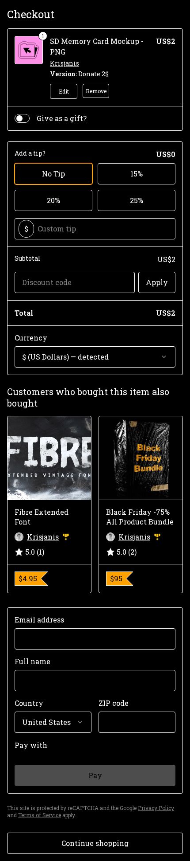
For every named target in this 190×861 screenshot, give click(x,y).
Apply (157, 282)
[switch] (22, 118)
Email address (39, 619)
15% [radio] (136, 173)
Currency (31, 337)
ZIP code (114, 703)
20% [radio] (53, 200)
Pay (95, 775)
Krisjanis (64, 63)
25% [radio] (136, 200)
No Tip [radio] (53, 173)
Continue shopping (95, 843)
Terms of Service (39, 814)
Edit (64, 91)
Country (29, 703)
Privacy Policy (156, 807)
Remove (96, 90)
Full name (32, 661)
